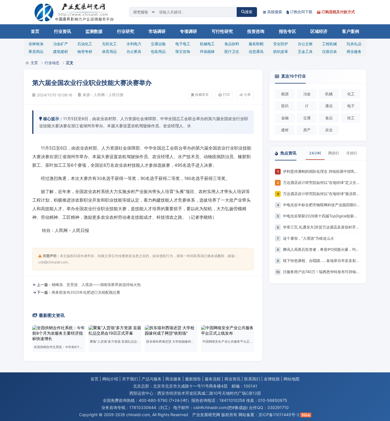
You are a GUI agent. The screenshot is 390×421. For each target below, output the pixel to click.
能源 (285, 94)
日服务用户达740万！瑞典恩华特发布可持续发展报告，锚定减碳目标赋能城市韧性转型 (322, 271)
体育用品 (109, 51)
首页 (35, 31)
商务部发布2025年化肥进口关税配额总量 (86, 292)
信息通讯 (256, 51)
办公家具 (133, 51)
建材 (285, 130)
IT (306, 106)
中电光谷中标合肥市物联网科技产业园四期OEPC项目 (322, 204)
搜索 (248, 12)
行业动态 (52, 62)
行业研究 (125, 31)
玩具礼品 (354, 43)
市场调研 (157, 31)
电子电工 (182, 43)
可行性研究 (222, 31)
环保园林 (207, 51)
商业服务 (354, 51)
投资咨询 (255, 31)
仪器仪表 (329, 51)
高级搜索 (274, 11)
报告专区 (287, 31)
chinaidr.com (138, 414)
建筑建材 (60, 51)
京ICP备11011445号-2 (278, 414)
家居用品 (36, 51)
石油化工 (84, 43)
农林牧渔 (36, 43)
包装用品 (158, 51)
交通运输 (158, 43)
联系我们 (252, 378)
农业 (329, 130)
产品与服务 (152, 378)
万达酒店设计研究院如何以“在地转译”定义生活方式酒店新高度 (322, 182)
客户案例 (350, 31)
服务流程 (213, 378)
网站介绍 (110, 378)
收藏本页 (202, 94)
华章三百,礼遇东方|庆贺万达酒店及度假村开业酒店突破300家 (322, 227)
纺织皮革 (280, 51)
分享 (247, 94)
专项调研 (188, 31)
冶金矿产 (60, 43)
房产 (307, 130)
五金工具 (305, 51)
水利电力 (133, 43)
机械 (329, 94)
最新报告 (193, 378)
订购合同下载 (301, 11)
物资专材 (84, 51)
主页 (34, 62)
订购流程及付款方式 (338, 11)
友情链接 (272, 378)
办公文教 (305, 43)
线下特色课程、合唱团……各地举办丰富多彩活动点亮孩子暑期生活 (322, 260)
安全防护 (280, 43)
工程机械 (329, 43)
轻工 (351, 118)
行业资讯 (62, 31)
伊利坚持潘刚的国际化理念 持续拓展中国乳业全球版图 (322, 171)
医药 (285, 106)
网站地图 (291, 378)
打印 (226, 94)
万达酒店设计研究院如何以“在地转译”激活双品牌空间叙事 (322, 193)
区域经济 (318, 31)
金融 (285, 118)
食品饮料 (231, 43)
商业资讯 (232, 378)
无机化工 (109, 43)
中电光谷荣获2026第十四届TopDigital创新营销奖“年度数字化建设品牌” (322, 216)
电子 (351, 106)
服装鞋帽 (256, 43)
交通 (307, 118)
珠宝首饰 (182, 51)
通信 (329, 106)
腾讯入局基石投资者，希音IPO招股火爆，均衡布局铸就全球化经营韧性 (322, 249)
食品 (329, 118)
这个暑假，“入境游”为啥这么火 (308, 238)
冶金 (307, 94)
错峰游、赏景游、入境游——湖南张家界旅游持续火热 (96, 284)
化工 (351, 94)
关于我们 (130, 378)
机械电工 (207, 43)
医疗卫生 (231, 51)
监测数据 (93, 31)
